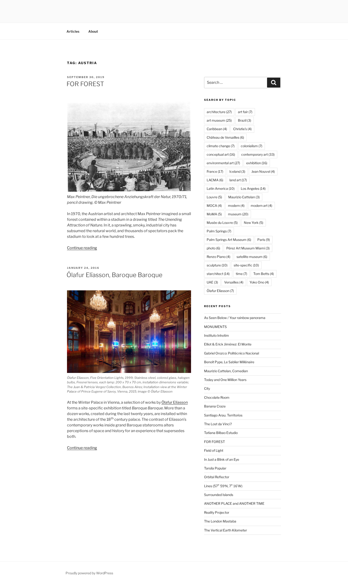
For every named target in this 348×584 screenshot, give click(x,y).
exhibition (256, 163)
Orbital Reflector (216, 477)
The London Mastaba (220, 521)
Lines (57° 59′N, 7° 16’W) (223, 486)
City (207, 388)
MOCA (214, 206)
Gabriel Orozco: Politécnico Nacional (231, 353)
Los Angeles (253, 188)
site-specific (246, 265)
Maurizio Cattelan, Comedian (226, 371)
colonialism (251, 146)
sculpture (217, 265)
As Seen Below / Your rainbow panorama (234, 318)
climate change (221, 146)
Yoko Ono (259, 282)
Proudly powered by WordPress (89, 573)
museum (238, 214)
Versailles (233, 282)
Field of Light (213, 450)
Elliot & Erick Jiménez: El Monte (227, 344)
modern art (261, 206)
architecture (219, 112)
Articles (73, 31)
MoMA (214, 214)
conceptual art (221, 154)
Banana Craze (215, 406)
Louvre (214, 197)
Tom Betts (263, 274)
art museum (219, 120)
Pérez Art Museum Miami (248, 248)
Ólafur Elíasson (174, 402)
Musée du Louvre (222, 223)
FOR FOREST (85, 84)
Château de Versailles (225, 137)
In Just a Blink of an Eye (221, 459)
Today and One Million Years (225, 380)
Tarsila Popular (215, 468)
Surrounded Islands (218, 495)
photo (213, 248)
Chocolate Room (216, 397)
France (215, 171)
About (93, 31)
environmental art (223, 163)
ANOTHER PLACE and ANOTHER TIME (234, 503)
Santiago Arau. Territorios (223, 415)
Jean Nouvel (263, 171)
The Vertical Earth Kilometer (225, 530)
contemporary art (258, 154)
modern (236, 206)
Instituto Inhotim (216, 335)
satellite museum (251, 257)
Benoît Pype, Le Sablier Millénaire (229, 362)
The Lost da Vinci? (218, 424)
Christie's (242, 129)
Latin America (221, 188)
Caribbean (217, 129)
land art (238, 180)
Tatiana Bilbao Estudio (221, 433)
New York (253, 223)
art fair (245, 112)
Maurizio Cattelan (244, 197)
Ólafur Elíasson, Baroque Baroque (114, 275)
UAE (212, 282)
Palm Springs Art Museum (229, 240)
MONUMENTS (215, 327)
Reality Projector (216, 512)
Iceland (237, 171)
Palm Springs (219, 231)
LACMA (215, 180)
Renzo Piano (218, 257)
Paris (263, 240)
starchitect (218, 274)
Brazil (244, 120)
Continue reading (82, 248)
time (241, 274)
